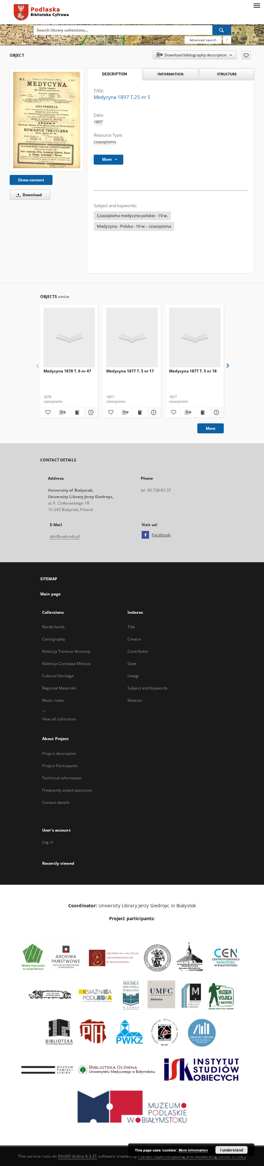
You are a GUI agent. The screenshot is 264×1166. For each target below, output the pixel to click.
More (210, 428)
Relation (134, 700)
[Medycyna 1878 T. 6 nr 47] (69, 338)
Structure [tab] (227, 74)
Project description (59, 753)
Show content (31, 180)
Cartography (53, 639)
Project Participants (60, 765)
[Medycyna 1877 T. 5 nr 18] (194, 338)
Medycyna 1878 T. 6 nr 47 (67, 371)
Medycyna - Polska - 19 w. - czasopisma (134, 226)
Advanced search (203, 40)
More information (193, 1150)
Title (131, 627)
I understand (231, 1150)
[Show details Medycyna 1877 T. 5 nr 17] (153, 412)
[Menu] (256, 5)
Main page (50, 594)
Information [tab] (170, 74)
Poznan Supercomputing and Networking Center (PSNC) (192, 1156)
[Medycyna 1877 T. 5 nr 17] (132, 338)
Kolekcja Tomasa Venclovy (66, 651)
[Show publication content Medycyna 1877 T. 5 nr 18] (202, 412)
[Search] (221, 30)
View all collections (59, 719)
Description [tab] (114, 74)
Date (131, 663)
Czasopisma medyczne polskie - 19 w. (132, 215)
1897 (98, 122)
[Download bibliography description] (62, 412)
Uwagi (133, 676)
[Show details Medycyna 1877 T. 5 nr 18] (216, 412)
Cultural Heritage (58, 676)
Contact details (56, 802)
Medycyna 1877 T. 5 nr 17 (130, 371)
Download (32, 195)
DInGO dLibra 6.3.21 (77, 1156)
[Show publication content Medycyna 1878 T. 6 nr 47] (77, 412)
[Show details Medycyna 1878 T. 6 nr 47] (90, 412)
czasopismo (105, 142)
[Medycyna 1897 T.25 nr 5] (46, 120)
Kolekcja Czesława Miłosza (66, 663)
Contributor (137, 651)
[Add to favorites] (246, 55)
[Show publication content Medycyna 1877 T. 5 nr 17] (139, 412)
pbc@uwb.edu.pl (65, 536)
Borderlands (53, 627)
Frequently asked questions (67, 790)
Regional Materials (59, 688)
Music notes (53, 700)
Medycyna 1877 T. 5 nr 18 (193, 371)
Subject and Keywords (147, 688)
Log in (47, 842)
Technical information (62, 778)
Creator (134, 639)
